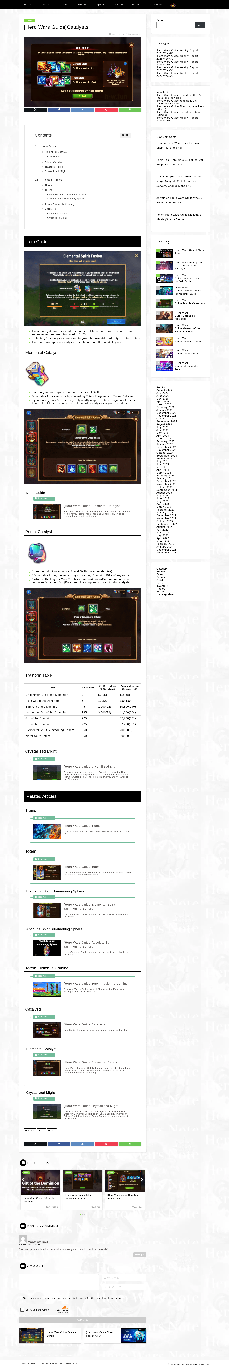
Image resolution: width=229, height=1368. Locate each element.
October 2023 (164, 486)
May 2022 (162, 535)
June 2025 (162, 430)
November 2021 (166, 552)
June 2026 (162, 395)
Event (160, 574)
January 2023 (164, 512)
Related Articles (52, 179)
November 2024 (166, 449)
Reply (141, 1254)
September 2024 (166, 455)
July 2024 (162, 461)
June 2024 (162, 464)
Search (160, 20)
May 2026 (162, 398)
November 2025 (166, 415)
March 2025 (163, 438)
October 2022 (164, 521)
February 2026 (165, 407)
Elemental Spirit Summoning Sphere (66, 194)
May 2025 (162, 432)
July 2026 (162, 392)
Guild (159, 580)
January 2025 (164, 444)
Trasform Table (54, 167)
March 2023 (163, 506)
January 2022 (164, 546)
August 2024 (164, 458)
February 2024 (165, 475)
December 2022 (166, 515)
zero (159, 143)
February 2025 (165, 441)
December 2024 (166, 447)
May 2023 (162, 501)
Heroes (63, 4)
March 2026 (163, 404)
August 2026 (164, 390)
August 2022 (164, 526)
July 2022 (162, 529)
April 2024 (162, 469)
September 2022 (166, 524)
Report (99, 4)
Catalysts (50, 209)
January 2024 (164, 478)
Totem (48, 190)
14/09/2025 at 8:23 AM (30, 1244)
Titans (48, 185)
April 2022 (162, 538)
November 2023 (166, 484)
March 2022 (163, 541)
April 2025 (162, 435)
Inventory (29, 20)
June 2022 (162, 532)
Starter (81, 4)
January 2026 (164, 410)
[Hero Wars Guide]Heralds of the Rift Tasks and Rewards (179, 96)
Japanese (155, 4)
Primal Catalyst (54, 162)
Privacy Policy (29, 1364)
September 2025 (166, 421)
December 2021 (166, 549)
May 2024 (162, 467)
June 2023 (162, 498)
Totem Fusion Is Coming (59, 204)
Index (136, 4)
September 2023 (166, 489)
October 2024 (164, 452)
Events (44, 4)
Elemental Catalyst (56, 152)
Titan (42, 1131)
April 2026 (162, 401)
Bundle (160, 571)
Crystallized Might (56, 171)
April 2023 (162, 504)
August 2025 (164, 424)
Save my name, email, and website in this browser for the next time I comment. (72, 1298)
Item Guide (49, 146)
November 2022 (166, 518)
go (199, 25)
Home (27, 4)
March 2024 (163, 472)
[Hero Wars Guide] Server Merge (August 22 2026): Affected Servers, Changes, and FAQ (179, 181)
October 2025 (164, 418)
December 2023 (166, 481)
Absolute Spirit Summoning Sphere (66, 198)
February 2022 (165, 543)
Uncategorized (165, 594)
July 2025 (162, 427)
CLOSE (125, 135)
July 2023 (162, 495)
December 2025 (166, 412)
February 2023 (165, 509)
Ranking (118, 4)
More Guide (53, 156)
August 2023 (164, 492)
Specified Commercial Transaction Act (59, 1364)
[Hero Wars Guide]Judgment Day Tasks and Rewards (177, 102)
